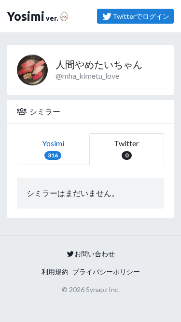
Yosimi (53, 149)
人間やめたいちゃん (99, 64)
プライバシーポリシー (106, 271)
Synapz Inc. (103, 289)
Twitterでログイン (140, 16)
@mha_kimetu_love (87, 75)
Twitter (126, 149)
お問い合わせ (94, 254)
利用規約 (55, 271)
